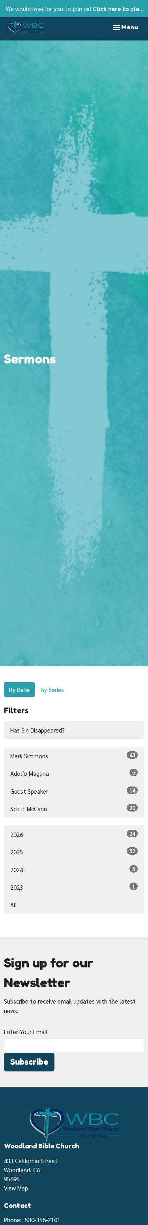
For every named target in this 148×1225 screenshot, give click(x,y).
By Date (19, 689)
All (13, 904)
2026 (72, 834)
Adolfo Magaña (72, 773)
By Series (52, 689)
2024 (72, 869)
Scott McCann (72, 808)
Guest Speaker (72, 791)
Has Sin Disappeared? (37, 730)
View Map (16, 1188)
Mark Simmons (72, 756)
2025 (72, 852)
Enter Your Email (25, 1031)
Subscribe (29, 1062)
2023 (72, 887)
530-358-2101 (42, 1219)
